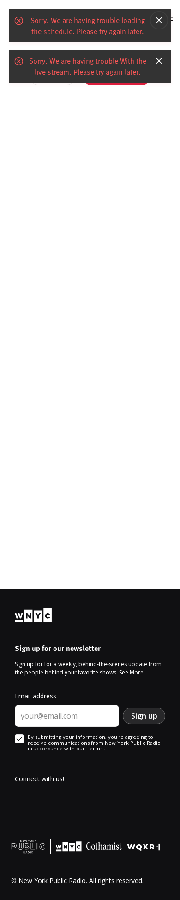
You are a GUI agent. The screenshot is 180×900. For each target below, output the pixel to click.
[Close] (159, 20)
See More (131, 672)
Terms (95, 748)
